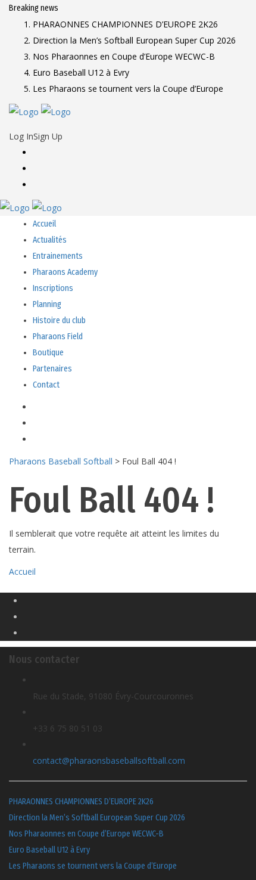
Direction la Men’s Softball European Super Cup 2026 (97, 818)
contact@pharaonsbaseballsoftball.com (109, 760)
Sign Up (48, 136)
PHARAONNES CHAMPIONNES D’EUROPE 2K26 (81, 802)
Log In (21, 136)
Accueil (22, 571)
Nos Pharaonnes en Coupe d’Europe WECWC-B (86, 834)
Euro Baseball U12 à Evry (49, 850)
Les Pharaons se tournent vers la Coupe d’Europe (93, 866)
